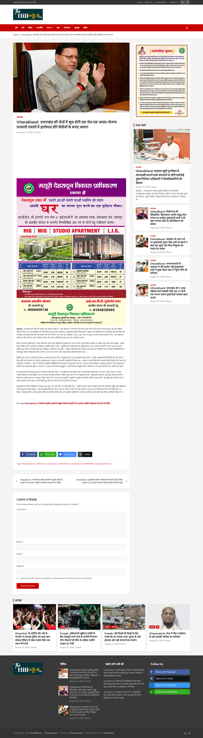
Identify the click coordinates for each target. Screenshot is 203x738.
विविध (63, 664)
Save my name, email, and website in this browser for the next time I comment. (56, 578)
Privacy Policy (161, 2)
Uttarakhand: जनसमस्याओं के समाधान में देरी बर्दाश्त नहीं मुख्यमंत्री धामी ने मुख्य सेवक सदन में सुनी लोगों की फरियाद (168, 268)
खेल (58, 27)
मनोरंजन (67, 27)
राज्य (48, 27)
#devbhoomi (52, 464)
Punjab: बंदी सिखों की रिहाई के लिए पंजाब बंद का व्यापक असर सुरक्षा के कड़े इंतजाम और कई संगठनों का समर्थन (123, 637)
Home (139, 2)
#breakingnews (28, 464)
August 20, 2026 (156, 640)
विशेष (85, 27)
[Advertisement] (71, 155)
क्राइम (76, 27)
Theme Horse (76, 733)
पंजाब (113, 627)
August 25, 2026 (143, 187)
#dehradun (41, 464)
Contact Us (173, 2)
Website (20, 566)
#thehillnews (64, 464)
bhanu (38, 132)
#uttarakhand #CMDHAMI (82, 464)
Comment (22, 509)
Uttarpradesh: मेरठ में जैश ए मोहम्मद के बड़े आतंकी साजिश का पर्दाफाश (167, 635)
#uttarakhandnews (103, 464)
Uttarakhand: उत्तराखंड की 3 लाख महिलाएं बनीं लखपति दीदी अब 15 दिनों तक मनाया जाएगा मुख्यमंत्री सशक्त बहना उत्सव (169, 292)
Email (20, 554)
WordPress (109, 733)
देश (23, 27)
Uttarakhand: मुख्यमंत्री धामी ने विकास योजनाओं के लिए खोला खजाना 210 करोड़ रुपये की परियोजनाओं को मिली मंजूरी (99, 481)
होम (16, 27)
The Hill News (36, 733)
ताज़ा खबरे (141, 125)
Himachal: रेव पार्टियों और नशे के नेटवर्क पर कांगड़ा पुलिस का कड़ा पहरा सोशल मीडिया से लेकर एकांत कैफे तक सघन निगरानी (32, 638)
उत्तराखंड (20, 117)
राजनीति (39, 27)
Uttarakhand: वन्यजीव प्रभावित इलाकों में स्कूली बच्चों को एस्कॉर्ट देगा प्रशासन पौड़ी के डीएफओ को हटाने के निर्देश (67, 403)
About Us (148, 2)
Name (20, 542)
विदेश (30, 27)
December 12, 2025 (25, 132)
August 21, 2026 (112, 644)
